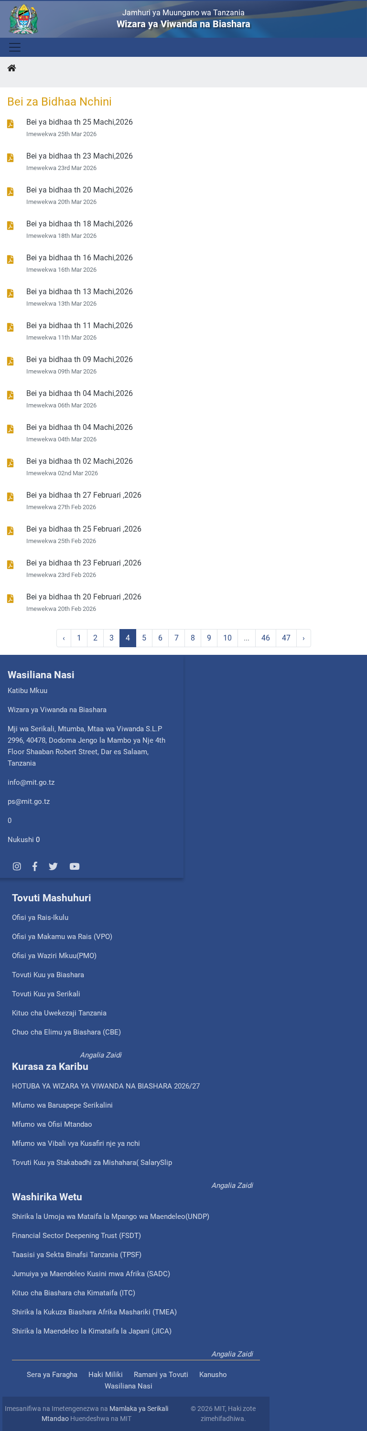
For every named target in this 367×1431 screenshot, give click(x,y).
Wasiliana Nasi (128, 1386)
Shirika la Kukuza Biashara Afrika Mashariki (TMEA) (94, 1312)
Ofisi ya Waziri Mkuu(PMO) (54, 955)
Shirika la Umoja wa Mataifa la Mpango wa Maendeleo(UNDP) (110, 1216)
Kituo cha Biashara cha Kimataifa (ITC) (73, 1293)
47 (286, 637)
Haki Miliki (105, 1374)
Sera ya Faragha (52, 1374)
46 (265, 637)
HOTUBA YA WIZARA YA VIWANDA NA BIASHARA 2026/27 (106, 1086)
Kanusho (213, 1374)
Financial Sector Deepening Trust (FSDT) (76, 1235)
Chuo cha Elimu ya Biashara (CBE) (66, 1032)
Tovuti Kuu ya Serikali (46, 994)
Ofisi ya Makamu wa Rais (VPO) (62, 936)
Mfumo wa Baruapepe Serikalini (62, 1105)
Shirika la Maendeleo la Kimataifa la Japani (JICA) (92, 1331)
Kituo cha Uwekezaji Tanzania (59, 1013)
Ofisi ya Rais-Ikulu (40, 917)
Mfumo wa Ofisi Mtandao (52, 1124)
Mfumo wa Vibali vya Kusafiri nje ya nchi (76, 1143)
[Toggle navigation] (14, 47)
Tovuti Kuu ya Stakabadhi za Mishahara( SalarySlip (92, 1162)
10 (227, 637)
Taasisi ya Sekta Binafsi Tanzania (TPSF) (76, 1254)
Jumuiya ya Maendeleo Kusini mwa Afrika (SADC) (91, 1274)
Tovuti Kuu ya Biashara (48, 975)
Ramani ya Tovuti (161, 1374)
